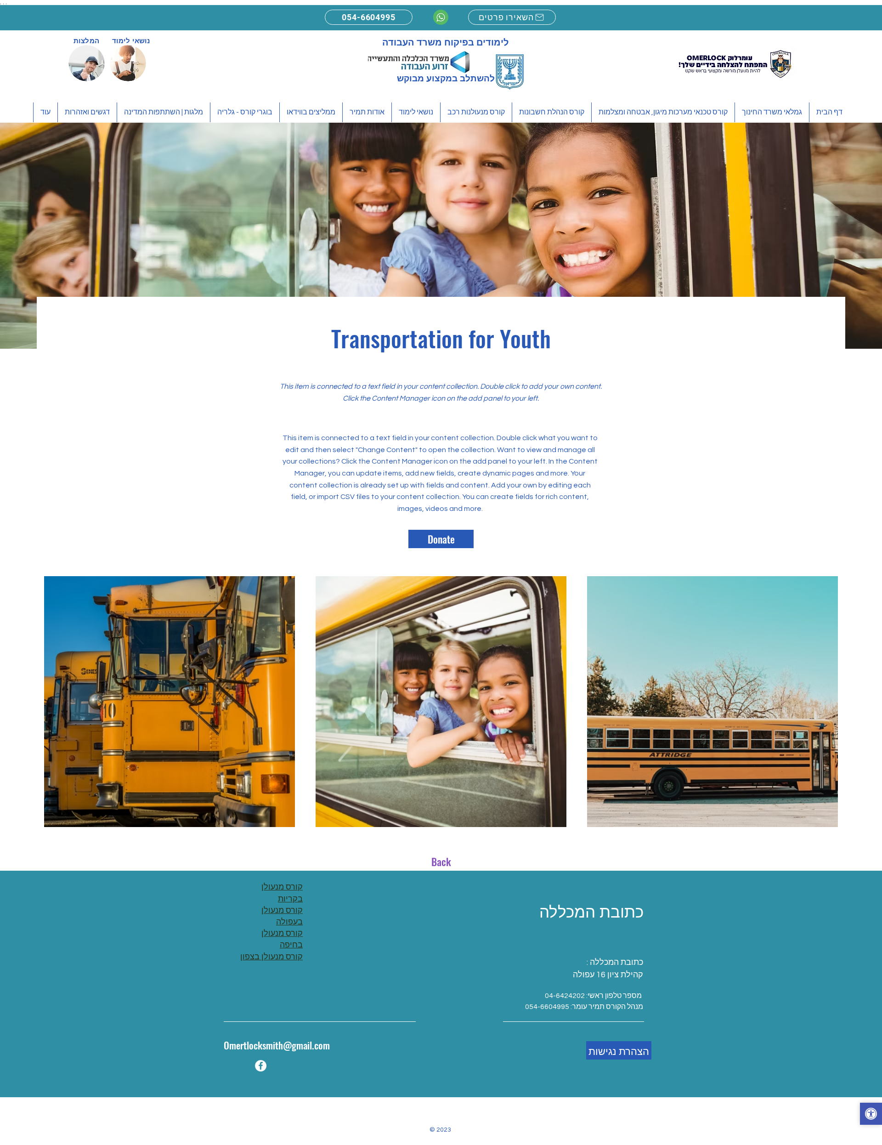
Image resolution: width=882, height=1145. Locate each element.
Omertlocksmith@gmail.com (277, 1045)
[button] (871, 1115)
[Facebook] (260, 1065)
